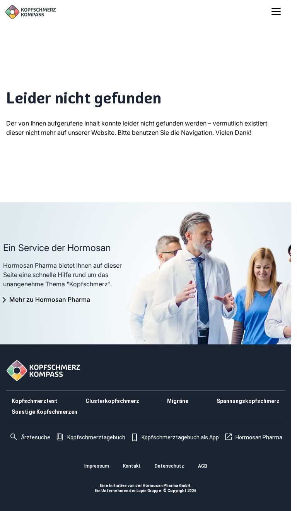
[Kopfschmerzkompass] (30, 12)
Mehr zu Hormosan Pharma (49, 299)
